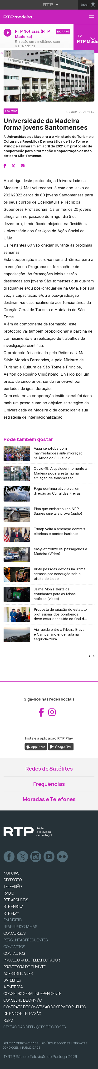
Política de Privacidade (21, 1043)
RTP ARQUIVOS (16, 899)
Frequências (49, 784)
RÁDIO (9, 893)
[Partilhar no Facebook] (5, 165)
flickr (62, 857)
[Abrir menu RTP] (49, 4)
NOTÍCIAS (11, 873)
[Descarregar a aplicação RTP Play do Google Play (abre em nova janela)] (61, 746)
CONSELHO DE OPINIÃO (23, 1000)
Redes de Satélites (49, 768)
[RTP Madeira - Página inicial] (32, 17)
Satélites (12, 980)
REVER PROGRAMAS (20, 926)
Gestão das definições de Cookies (35, 1027)
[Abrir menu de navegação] (93, 17)
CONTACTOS (14, 953)
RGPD (8, 1020)
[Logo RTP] (28, 832)
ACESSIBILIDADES (18, 973)
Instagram (36, 857)
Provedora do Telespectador (32, 960)
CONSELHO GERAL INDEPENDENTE (32, 993)
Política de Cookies (56, 1043)
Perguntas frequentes (26, 940)
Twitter (22, 857)
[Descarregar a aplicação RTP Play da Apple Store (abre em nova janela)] (35, 746)
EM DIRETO (13, 920)
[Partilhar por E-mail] (22, 165)
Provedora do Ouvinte (25, 966)
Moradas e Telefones (49, 799)
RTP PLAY (11, 913)
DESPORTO (13, 879)
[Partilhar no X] (13, 165)
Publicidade (31, 1048)
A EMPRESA (13, 986)
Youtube (49, 857)
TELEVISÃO (13, 886)
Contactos (14, 946)
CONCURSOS (14, 933)
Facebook (9, 857)
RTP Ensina (14, 906)
